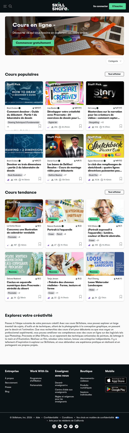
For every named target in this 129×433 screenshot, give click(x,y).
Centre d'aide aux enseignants (64, 390)
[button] (5, 6)
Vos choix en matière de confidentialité (95, 417)
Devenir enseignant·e (61, 384)
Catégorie (113, 61)
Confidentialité (51, 417)
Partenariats (36, 385)
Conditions (67, 417)
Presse (8, 387)
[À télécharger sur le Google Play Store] (114, 389)
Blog (7, 391)
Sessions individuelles (86, 393)
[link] (24, 105)
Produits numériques (86, 386)
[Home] (60, 6)
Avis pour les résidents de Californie (66, 420)
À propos (9, 378)
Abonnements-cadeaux (87, 379)
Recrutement (11, 383)
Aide (38, 417)
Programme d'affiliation (36, 379)
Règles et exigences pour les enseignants (64, 399)
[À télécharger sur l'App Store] (114, 380)
